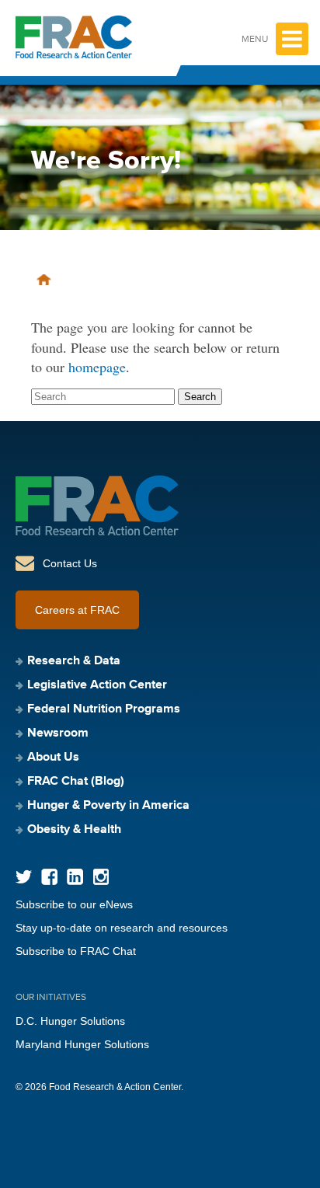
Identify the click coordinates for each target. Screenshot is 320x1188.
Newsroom (58, 733)
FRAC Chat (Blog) (75, 781)
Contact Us (70, 563)
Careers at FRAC (77, 610)
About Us (53, 757)
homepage (97, 366)
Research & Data (73, 661)
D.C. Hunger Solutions (70, 1021)
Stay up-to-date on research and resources (122, 927)
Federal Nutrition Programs (103, 709)
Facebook (49, 877)
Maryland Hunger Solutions (82, 1044)
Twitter (24, 877)
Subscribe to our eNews (74, 904)
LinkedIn (75, 877)
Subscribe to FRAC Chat (76, 951)
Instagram (100, 877)
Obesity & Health (74, 830)
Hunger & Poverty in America (108, 806)
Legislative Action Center (97, 685)
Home (44, 280)
